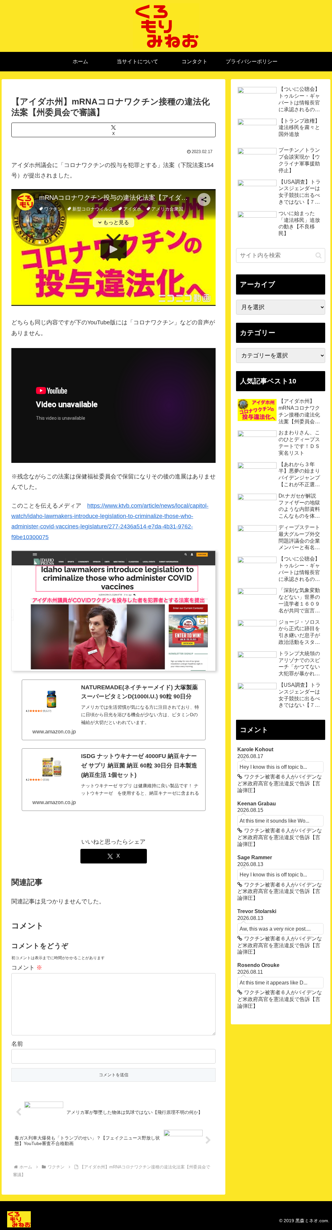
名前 (17, 1044)
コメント (26, 967)
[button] (318, 255)
